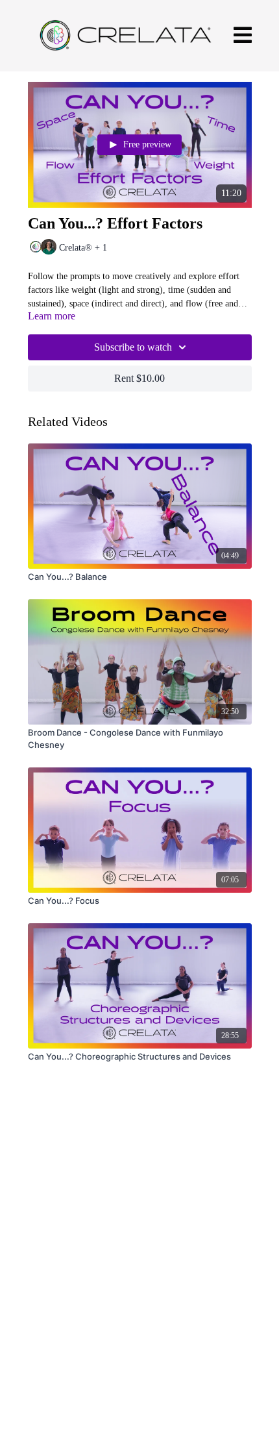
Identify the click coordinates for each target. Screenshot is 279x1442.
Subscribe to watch (133, 347)
